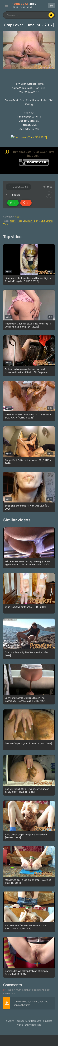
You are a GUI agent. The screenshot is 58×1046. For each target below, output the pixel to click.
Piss (20, 220)
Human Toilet (31, 220)
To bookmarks (19, 186)
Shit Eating (47, 220)
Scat (17, 216)
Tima (5, 224)
